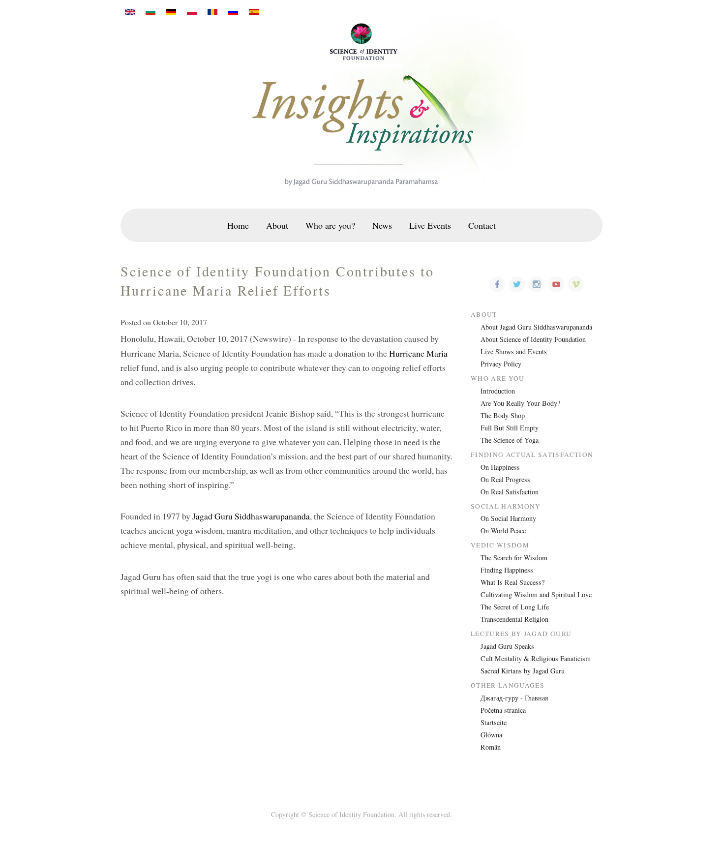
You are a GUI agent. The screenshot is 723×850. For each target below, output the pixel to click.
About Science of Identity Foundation (533, 339)
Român (491, 747)
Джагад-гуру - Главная (514, 697)
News (382, 225)
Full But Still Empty (510, 427)
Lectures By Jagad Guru (521, 634)
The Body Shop (503, 415)
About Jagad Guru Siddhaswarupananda (536, 327)
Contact (482, 225)
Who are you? (330, 225)
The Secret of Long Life (515, 606)
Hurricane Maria (418, 353)
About (277, 225)
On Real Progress (505, 479)
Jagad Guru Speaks (507, 646)
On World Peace (503, 530)
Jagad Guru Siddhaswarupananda (251, 516)
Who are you (498, 378)
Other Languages (507, 685)
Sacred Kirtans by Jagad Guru (523, 670)
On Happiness (500, 467)
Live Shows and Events (514, 351)
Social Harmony (506, 506)
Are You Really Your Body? (520, 403)
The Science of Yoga (510, 440)
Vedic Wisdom (500, 545)
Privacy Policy (501, 363)
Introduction (498, 391)
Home (238, 225)
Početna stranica (503, 710)
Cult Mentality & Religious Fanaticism (536, 658)
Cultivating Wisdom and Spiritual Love (536, 594)
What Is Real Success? (512, 582)
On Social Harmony (508, 518)
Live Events (430, 225)
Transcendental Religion (514, 619)
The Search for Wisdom (514, 557)
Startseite (494, 722)
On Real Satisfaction (510, 491)
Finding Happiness (507, 570)
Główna (491, 734)
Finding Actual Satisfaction (532, 454)
